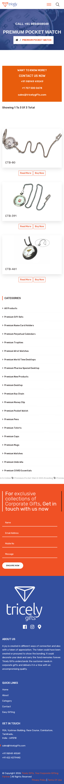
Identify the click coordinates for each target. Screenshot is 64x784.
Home (5, 689)
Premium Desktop (13, 385)
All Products (10, 308)
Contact (6, 706)
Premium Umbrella (13, 462)
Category (7, 701)
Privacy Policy (39, 780)
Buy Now (39, 173)
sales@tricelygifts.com (32, 94)
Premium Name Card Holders (19, 325)
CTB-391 (10, 216)
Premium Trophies (13, 342)
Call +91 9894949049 (32, 23)
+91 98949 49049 (32, 81)
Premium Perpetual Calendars (20, 334)
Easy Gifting (8, 712)
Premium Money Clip (14, 402)
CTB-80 (10, 162)
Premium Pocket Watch (16, 411)
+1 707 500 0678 (32, 87)
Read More (25, 173)
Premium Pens (11, 419)
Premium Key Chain (14, 394)
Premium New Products (16, 376)
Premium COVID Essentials (18, 470)
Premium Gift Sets (13, 317)
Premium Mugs (11, 445)
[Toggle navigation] (49, 4)
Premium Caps (11, 436)
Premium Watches (13, 453)
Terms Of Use (55, 780)
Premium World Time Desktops (20, 359)
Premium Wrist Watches (16, 351)
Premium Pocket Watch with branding (29, 478)
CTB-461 (11, 269)
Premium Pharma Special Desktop (21, 368)
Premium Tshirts (13, 428)
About (5, 695)
